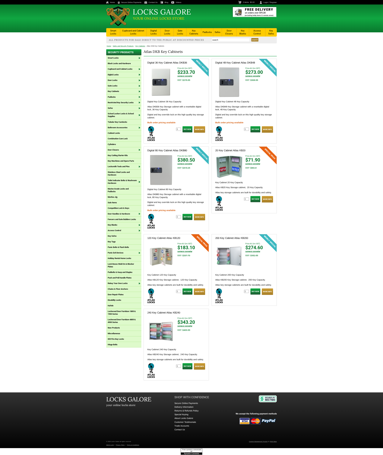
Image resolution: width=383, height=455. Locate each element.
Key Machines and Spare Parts (121, 161)
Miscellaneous (114, 333)
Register (273, 2)
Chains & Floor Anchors (118, 289)
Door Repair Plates (116, 294)
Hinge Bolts (112, 344)
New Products (114, 328)
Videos (178, 2)
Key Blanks (242, 32)
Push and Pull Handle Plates (120, 278)
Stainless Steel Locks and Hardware (119, 173)
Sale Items (112, 202)
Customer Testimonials (185, 422)
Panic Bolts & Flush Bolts (118, 247)
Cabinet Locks (114, 133)
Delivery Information (183, 407)
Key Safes (271, 32)
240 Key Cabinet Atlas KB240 (163, 312)
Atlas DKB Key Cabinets (155, 46)
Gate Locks (180, 32)
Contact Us (153, 2)
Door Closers (229, 32)
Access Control (257, 32)
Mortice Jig (112, 197)
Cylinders (112, 144)
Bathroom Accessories (117, 127)
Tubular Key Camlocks (117, 122)
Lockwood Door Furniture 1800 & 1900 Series (122, 312)
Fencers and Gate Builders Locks (122, 219)
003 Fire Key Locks (116, 339)
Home (112, 2)
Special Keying (181, 414)
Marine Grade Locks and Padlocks (118, 190)
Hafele (110, 305)
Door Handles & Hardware (119, 214)
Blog (166, 2)
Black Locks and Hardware (119, 63)
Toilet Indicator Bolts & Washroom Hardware (122, 181)
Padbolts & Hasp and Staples (120, 272)
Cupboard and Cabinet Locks (133, 32)
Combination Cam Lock (118, 138)
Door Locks (167, 32)
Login (265, 2)
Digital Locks (153, 32)
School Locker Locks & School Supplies (121, 114)
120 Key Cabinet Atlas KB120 (163, 238)
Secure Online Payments (131, 2)
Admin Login (110, 445)
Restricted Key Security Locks (121, 102)
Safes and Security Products (123, 46)
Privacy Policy (120, 445)
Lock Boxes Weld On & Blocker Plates (121, 265)
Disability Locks (114, 300)
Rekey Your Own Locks (118, 283)
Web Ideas (273, 441)
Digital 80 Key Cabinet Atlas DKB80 (167, 150)
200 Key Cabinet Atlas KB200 (231, 238)
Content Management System (258, 441)
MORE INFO (199, 129)
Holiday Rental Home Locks (119, 258)
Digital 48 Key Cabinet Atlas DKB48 (235, 62)
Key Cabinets (193, 32)
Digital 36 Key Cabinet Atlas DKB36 (167, 62)
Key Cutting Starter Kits (118, 155)
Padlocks (207, 32)
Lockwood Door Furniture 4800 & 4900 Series (122, 320)
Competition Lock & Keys (118, 208)
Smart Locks (113, 32)
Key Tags (112, 242)
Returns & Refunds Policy (186, 410)
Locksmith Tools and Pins (119, 166)
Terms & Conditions (133, 445)
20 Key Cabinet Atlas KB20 (230, 150)
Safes (217, 32)
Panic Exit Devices (115, 253)
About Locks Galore (183, 418)
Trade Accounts (181, 426)
